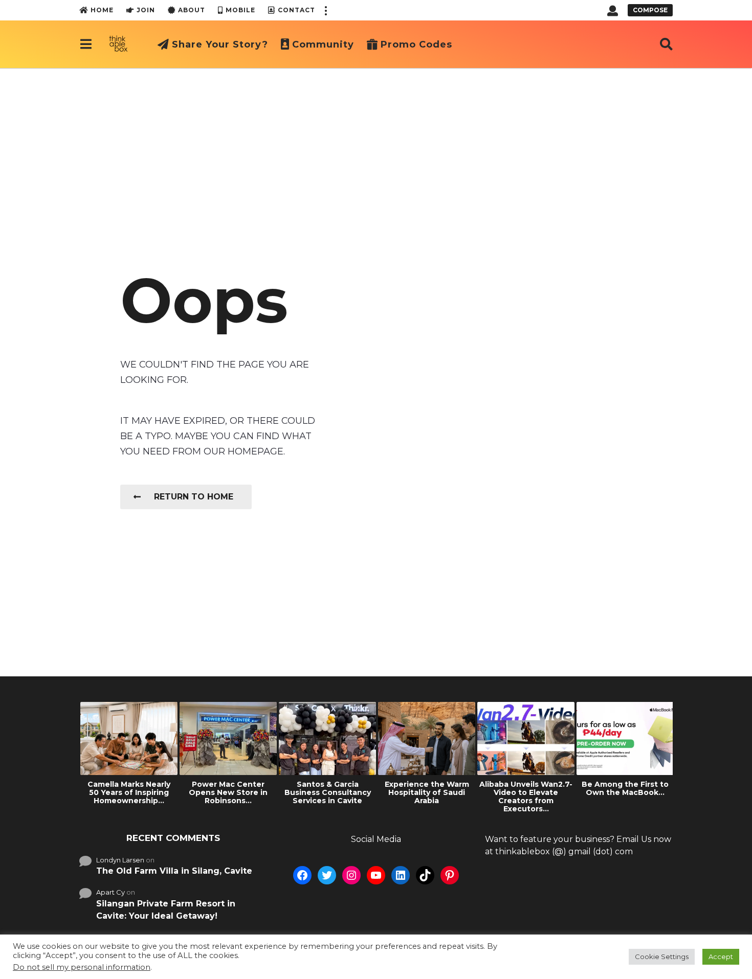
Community (323, 44)
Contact (296, 10)
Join (146, 10)
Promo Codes (416, 44)
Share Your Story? (220, 44)
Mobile (240, 10)
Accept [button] (721, 956)
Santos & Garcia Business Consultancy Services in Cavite (327, 792)
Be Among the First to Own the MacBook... (625, 788)
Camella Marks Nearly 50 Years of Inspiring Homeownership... (128, 792)
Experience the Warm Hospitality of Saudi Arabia (427, 792)
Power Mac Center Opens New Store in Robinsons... (228, 792)
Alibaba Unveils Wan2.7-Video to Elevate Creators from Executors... (525, 796)
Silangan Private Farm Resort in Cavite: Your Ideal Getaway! (165, 910)
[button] (325, 10)
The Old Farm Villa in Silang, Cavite (174, 871)
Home (102, 10)
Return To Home (193, 497)
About (191, 10)
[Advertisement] (376, 144)
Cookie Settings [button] (662, 956)
